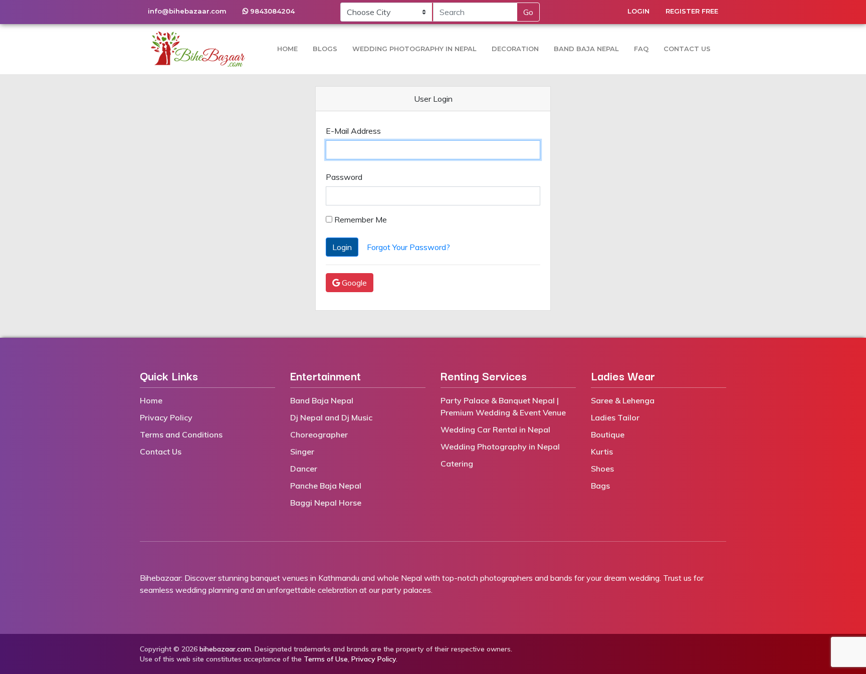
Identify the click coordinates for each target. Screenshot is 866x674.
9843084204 (271, 11)
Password (344, 177)
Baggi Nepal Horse (325, 503)
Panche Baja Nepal (325, 486)
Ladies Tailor (615, 417)
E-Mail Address (353, 131)
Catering (457, 464)
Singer (302, 451)
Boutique (607, 434)
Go (528, 12)
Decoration (515, 49)
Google (353, 283)
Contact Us (687, 49)
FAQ (641, 49)
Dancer (303, 469)
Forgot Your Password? (408, 247)
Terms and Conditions (181, 434)
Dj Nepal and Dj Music (331, 417)
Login (638, 11)
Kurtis (602, 451)
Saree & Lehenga (623, 400)
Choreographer (319, 434)
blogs (325, 49)
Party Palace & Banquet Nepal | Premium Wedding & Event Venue (503, 406)
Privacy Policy (166, 417)
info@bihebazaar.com (187, 11)
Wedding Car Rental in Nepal (495, 429)
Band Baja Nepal (586, 49)
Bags (600, 486)
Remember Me (359, 219)
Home (287, 49)
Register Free (692, 11)
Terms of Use (326, 658)
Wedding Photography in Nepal (414, 49)
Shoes (602, 469)
